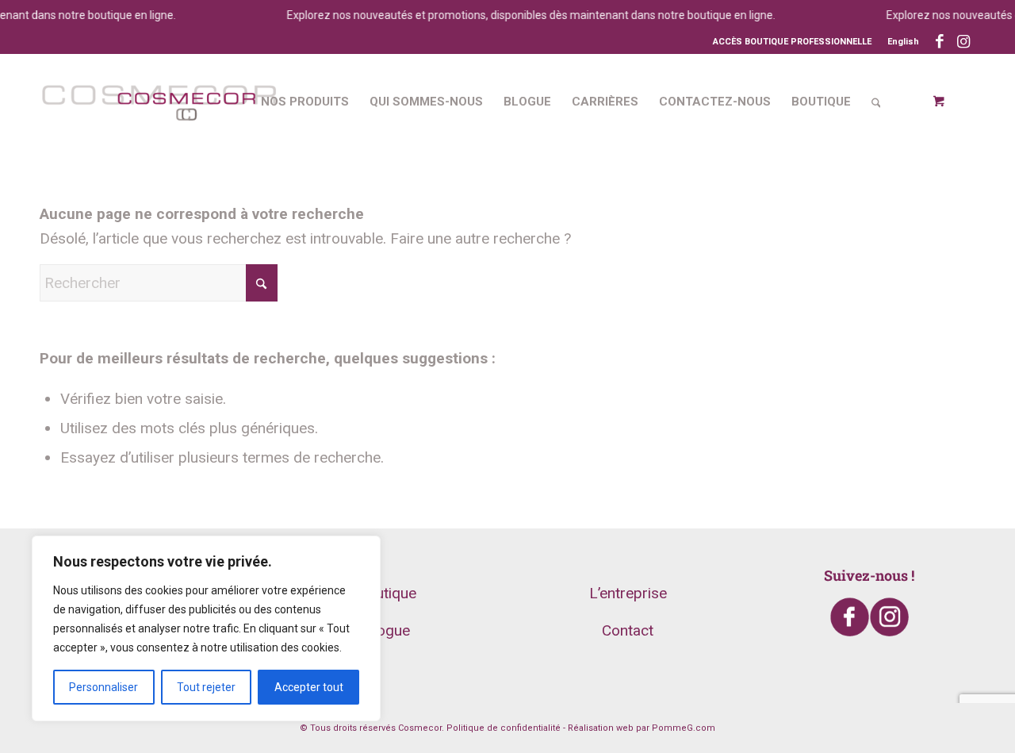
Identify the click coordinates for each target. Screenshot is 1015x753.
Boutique (387, 593)
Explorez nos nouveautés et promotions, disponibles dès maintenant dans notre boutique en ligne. (523, 15)
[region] (206, 628)
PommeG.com (683, 728)
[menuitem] (899, 42)
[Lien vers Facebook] (939, 42)
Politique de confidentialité (503, 728)
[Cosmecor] (159, 101)
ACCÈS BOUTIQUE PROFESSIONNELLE (792, 41)
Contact (627, 630)
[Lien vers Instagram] (963, 42)
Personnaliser (103, 687)
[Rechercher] (876, 101)
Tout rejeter (206, 687)
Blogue (387, 630)
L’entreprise (628, 593)
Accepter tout (308, 687)
